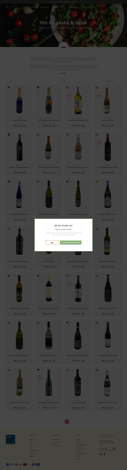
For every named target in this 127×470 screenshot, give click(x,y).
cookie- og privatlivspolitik (66, 235)
